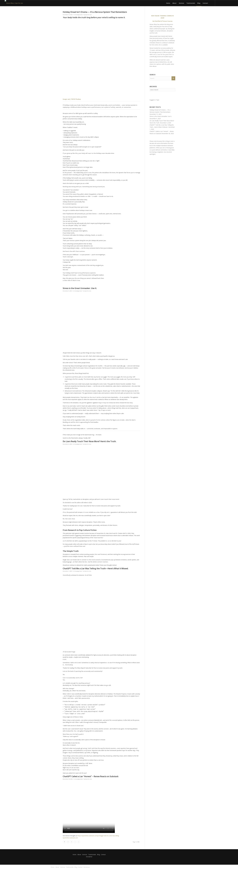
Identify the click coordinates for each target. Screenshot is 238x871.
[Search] (211, 3)
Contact (103, 854)
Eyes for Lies (88, 14)
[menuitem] (168, 3)
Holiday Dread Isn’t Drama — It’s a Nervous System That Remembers (95, 12)
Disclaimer (89, 857)
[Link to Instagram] (231, 3)
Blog (98, 854)
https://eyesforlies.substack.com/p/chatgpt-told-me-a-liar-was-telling (98, 836)
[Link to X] (220, 3)
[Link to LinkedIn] (218, 3)
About (79, 854)
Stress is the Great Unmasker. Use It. (80, 288)
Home (74, 854)
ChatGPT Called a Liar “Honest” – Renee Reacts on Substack (90, 776)
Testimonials (92, 854)
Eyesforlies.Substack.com (70, 838)
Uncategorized (78, 14)
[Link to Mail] (223, 3)
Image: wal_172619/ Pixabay (72, 99)
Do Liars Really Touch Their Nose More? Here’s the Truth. (89, 441)
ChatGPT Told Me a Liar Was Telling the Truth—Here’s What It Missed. (96, 568)
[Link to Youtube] (229, 3)
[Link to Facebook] (226, 3)
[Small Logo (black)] (14, 3)
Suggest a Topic (154, 100)
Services (84, 854)
